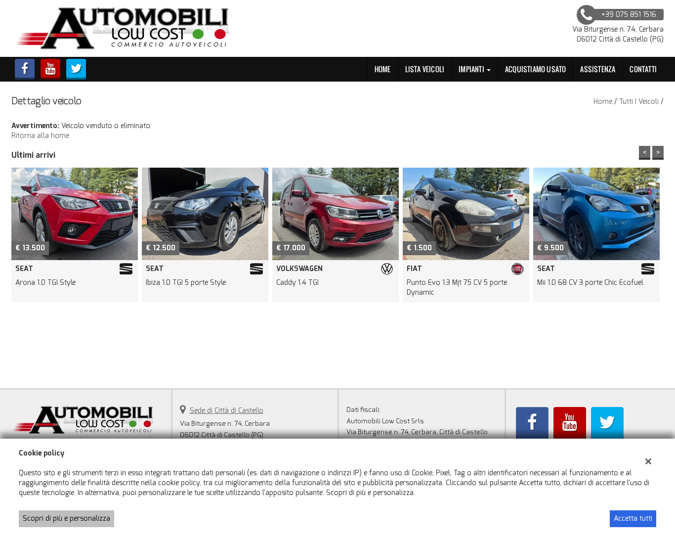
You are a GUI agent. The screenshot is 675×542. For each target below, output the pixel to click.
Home (383, 69)
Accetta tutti (633, 518)
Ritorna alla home (40, 135)
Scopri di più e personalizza (66, 518)
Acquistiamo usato (535, 69)
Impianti (472, 69)
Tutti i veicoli (639, 101)
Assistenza (597, 69)
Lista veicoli (425, 69)
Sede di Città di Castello (226, 410)
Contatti (643, 69)
